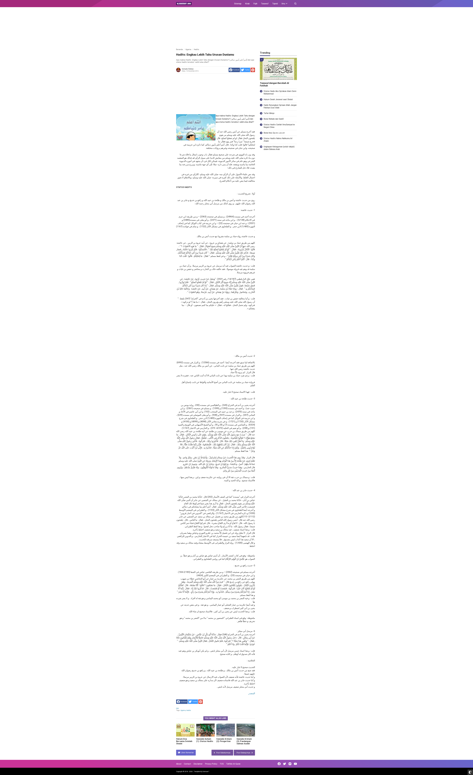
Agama (183, 710)
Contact (187, 764)
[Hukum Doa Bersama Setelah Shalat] (185, 730)
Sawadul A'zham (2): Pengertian (224, 740)
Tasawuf (265, 3)
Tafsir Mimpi (269, 113)
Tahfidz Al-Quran (233, 764)
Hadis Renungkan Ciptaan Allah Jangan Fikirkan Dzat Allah (280, 106)
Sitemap (237, 3)
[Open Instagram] (289, 763)
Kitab (247, 3)
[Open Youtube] (295, 763)
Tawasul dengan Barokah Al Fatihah (274, 84)
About (178, 764)
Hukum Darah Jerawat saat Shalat (278, 99)
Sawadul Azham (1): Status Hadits (204, 740)
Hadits (188, 710)
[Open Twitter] (284, 763)
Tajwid (275, 3)
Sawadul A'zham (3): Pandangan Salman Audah (244, 741)
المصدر (251, 693)
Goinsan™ (206, 771)
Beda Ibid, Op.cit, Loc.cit (274, 133)
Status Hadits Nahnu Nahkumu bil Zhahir (278, 139)
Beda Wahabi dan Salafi (274, 119)
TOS (222, 764)
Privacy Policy (211, 764)
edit (177, 708)
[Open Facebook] (279, 763)
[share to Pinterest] (253, 70)
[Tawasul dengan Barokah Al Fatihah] (278, 69)
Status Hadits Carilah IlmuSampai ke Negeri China (279, 125)
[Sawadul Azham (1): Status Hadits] (205, 730)
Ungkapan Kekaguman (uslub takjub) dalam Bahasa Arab (279, 147)
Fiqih (255, 3)
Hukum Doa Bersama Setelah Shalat (184, 741)
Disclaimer (198, 764)
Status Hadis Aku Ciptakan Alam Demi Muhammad (280, 92)
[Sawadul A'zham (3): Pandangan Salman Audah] (245, 730)
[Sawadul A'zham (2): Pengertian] (225, 730)
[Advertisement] (236, 28)
